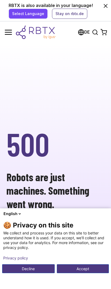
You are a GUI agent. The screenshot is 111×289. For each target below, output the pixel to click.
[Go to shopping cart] (103, 32)
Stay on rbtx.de (70, 13)
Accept (83, 268)
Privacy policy (15, 258)
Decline (28, 268)
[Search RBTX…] (95, 32)
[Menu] (8, 32)
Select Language (28, 13)
